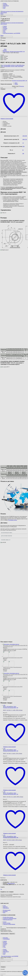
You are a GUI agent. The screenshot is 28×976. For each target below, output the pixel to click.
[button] (25, 972)
